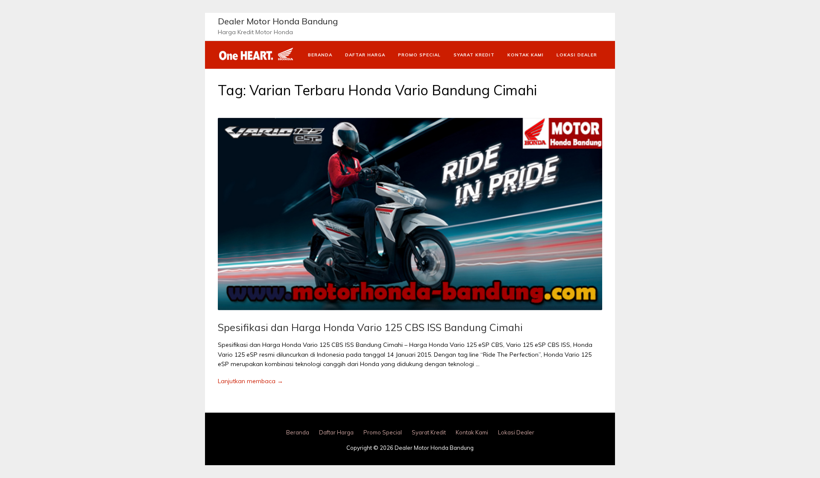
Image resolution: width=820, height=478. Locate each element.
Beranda (320, 55)
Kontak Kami (525, 55)
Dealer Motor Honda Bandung (278, 21)
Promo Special (419, 55)
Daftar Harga (365, 55)
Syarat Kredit (474, 55)
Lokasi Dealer (576, 55)
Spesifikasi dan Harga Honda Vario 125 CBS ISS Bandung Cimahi (370, 327)
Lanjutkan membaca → (250, 381)
